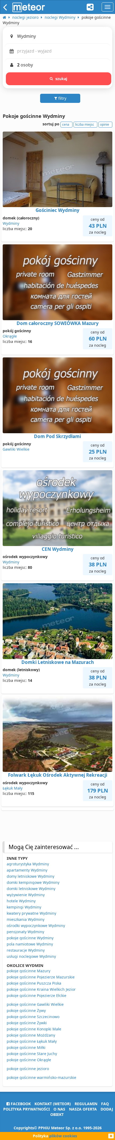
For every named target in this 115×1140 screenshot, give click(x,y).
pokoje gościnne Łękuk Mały (32, 1041)
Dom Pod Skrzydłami (57, 436)
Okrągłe (10, 336)
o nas (59, 1109)
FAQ (105, 1103)
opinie (104, 124)
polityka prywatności (26, 1109)
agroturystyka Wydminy (28, 863)
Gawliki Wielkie (16, 449)
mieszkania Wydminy (25, 919)
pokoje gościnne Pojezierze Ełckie (36, 995)
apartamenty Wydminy (27, 870)
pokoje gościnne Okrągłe (29, 1059)
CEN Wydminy (58, 549)
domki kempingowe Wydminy (33, 882)
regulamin (86, 1103)
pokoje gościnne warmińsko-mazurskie (41, 1077)
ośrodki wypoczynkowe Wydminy (36, 925)
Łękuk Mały (12, 788)
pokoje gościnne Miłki (26, 1047)
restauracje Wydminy (26, 950)
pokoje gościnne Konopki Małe (34, 1028)
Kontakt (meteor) (52, 1103)
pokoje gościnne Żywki (27, 1022)
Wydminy (11, 223)
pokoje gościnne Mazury (28, 970)
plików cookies (63, 1135)
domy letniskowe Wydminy (30, 876)
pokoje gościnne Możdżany (31, 1035)
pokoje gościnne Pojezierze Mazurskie (41, 977)
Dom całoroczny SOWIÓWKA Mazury (58, 323)
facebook (20, 1103)
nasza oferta (83, 1109)
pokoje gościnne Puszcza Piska (34, 983)
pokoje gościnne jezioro (28, 1068)
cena (65, 124)
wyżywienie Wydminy (26, 894)
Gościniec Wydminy (57, 210)
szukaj (61, 78)
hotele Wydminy (21, 900)
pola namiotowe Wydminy (30, 944)
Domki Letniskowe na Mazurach (57, 662)
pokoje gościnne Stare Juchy (32, 1053)
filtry (61, 98)
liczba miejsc (84, 124)
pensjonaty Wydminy (25, 931)
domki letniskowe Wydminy (31, 888)
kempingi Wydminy (24, 907)
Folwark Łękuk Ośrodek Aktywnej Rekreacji (57, 775)
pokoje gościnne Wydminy (30, 937)
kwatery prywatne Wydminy (31, 913)
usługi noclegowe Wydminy (31, 956)
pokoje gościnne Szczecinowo (33, 1016)
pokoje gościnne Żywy (26, 1010)
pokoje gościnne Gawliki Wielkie (35, 1004)
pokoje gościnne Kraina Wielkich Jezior (41, 989)
